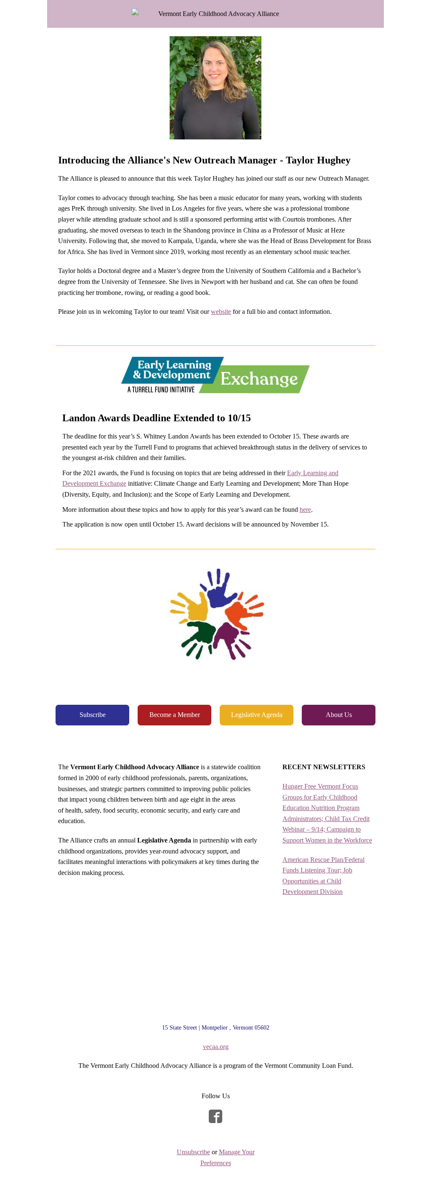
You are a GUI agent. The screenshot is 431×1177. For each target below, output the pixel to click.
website (221, 311)
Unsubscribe (193, 1152)
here (305, 509)
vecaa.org (216, 1046)
